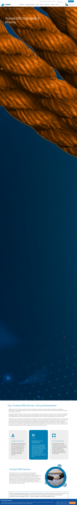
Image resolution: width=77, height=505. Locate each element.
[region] (38, 502)
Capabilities (21, 4)
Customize (58, 502)
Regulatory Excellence (19, 421)
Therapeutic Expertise (30, 4)
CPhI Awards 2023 (34, 421)
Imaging (41, 4)
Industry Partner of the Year (55, 421)
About (57, 4)
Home (6, 8)
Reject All (65, 502)
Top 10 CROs (57, 422)
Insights (52, 4)
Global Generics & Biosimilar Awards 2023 (19, 422)
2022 (62, 422)
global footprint (25, 493)
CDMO (37, 4)
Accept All (72, 502)
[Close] (76, 499)
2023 (26, 423)
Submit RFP (71, 1)
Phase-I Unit (47, 4)
